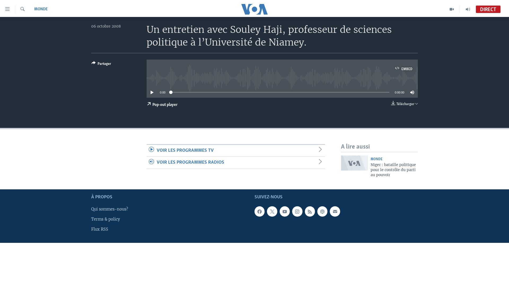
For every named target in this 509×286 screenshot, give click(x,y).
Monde (41, 9)
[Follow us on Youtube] (285, 211)
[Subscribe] (335, 211)
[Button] (101, 65)
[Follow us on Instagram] (297, 211)
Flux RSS (99, 229)
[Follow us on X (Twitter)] (272, 211)
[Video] (452, 9)
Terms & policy (105, 219)
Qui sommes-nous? (109, 209)
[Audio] (468, 9)
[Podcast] (322, 211)
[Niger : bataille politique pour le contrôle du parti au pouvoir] (354, 163)
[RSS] (310, 211)
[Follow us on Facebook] (259, 211)
